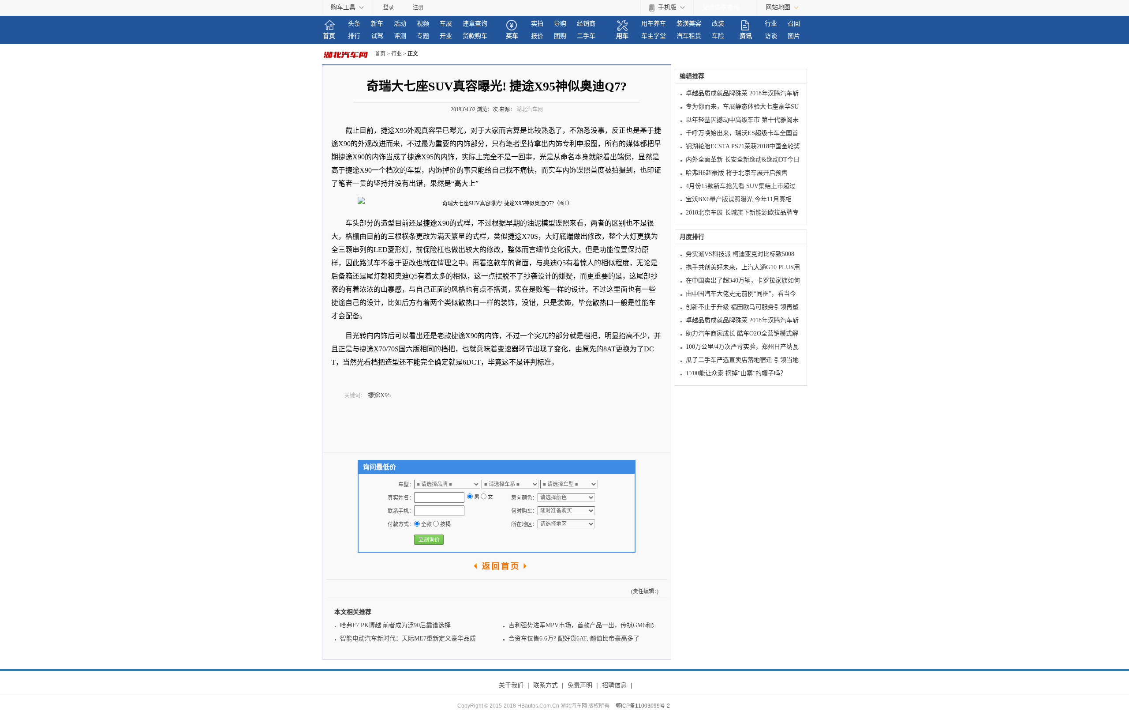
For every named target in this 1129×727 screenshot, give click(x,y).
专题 (423, 36)
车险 (718, 36)
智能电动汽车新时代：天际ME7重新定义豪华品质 (408, 638)
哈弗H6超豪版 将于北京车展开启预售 (737, 173)
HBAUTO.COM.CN (348, 54)
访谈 (771, 36)
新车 (377, 23)
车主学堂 (653, 36)
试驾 (377, 36)
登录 (388, 7)
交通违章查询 (720, 7)
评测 (400, 36)
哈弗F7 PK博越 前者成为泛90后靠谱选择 (395, 625)
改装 (718, 23)
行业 (771, 23)
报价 (537, 36)
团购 (560, 36)
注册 (418, 7)
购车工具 (343, 7)
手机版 (667, 7)
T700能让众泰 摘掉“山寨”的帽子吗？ (736, 373)
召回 (794, 23)
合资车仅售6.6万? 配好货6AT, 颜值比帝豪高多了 (573, 638)
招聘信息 (614, 685)
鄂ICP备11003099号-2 (643, 706)
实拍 (537, 23)
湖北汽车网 (529, 109)
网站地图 (778, 7)
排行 (354, 36)
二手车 (586, 36)
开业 (446, 36)
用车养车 (653, 23)
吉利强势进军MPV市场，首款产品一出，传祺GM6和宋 (583, 625)
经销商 (586, 23)
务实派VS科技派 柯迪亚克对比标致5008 (740, 254)
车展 (446, 23)
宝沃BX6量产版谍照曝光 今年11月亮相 (739, 199)
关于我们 (511, 685)
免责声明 (580, 685)
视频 (423, 23)
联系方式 (545, 685)
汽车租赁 (689, 36)
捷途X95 (379, 395)
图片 (794, 36)
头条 (354, 23)
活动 (400, 23)
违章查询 (475, 23)
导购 (560, 23)
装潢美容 (689, 23)
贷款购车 (475, 36)
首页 (329, 36)
